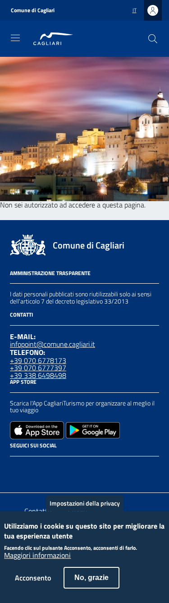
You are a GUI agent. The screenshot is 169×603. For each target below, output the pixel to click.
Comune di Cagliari (33, 10)
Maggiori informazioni (37, 556)
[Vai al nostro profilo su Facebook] (15, 468)
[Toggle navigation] (15, 37)
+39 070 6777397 (38, 367)
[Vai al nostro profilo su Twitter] (47, 468)
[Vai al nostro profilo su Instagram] (31, 468)
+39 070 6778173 (38, 360)
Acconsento (33, 577)
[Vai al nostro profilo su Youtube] (64, 468)
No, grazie (91, 577)
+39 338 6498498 (38, 375)
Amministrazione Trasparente (50, 273)
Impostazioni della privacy (85, 503)
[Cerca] (152, 38)
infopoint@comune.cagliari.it (52, 344)
